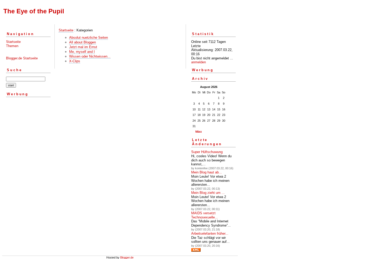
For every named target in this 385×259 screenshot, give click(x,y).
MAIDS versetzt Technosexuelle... (204, 215)
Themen (12, 46)
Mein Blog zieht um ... (208, 193)
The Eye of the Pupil (33, 11)
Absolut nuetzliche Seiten (88, 38)
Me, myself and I (82, 52)
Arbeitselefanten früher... (209, 233)
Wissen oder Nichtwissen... (90, 56)
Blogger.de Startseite (22, 58)
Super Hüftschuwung (207, 152)
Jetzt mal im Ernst (83, 47)
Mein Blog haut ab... (206, 172)
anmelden (198, 62)
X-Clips (74, 61)
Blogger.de (127, 257)
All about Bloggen (82, 42)
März (198, 131)
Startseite (13, 42)
